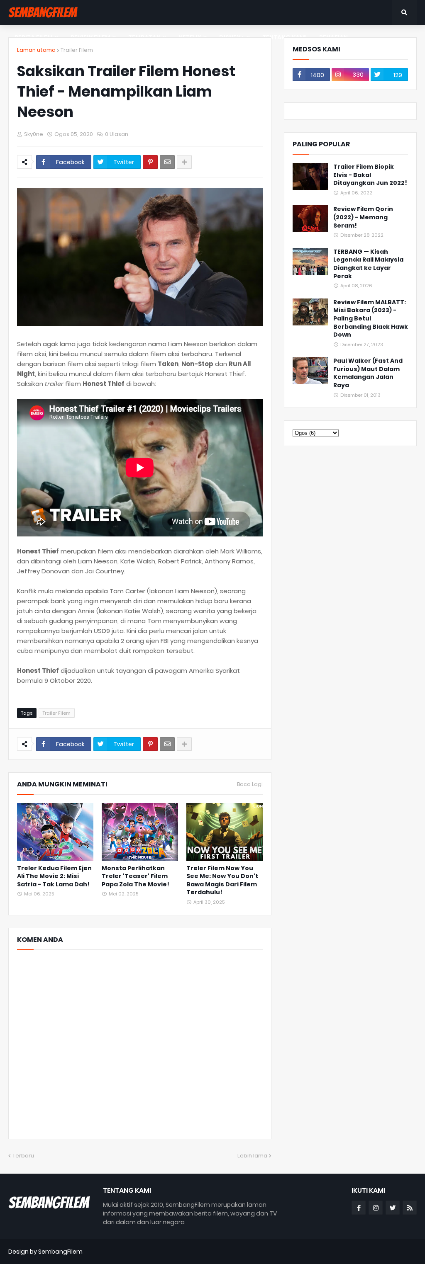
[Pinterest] (150, 162)
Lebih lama (252, 1156)
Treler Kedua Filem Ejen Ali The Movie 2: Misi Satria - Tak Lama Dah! (54, 876)
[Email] (167, 162)
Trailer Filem (77, 50)
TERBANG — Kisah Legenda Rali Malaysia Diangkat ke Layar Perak (368, 264)
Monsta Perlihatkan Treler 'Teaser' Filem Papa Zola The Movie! (135, 876)
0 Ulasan (116, 134)
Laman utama (36, 50)
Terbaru (23, 1156)
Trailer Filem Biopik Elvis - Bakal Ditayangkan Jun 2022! (370, 175)
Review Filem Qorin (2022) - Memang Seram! (363, 217)
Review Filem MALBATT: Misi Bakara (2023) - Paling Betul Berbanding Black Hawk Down (370, 318)
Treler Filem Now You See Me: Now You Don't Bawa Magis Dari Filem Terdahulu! (222, 880)
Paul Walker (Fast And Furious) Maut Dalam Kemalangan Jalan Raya (368, 373)
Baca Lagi (250, 784)
